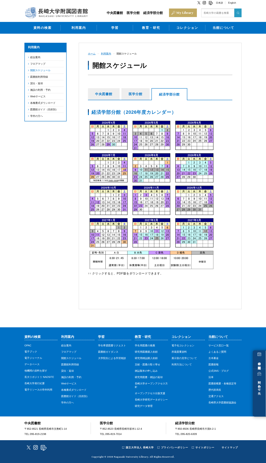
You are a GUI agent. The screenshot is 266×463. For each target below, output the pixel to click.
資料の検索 (42, 28)
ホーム (92, 53)
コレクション (187, 28)
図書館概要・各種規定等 (222, 383)
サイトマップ (230, 447)
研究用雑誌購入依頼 (146, 358)
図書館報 (213, 364)
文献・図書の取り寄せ (147, 364)
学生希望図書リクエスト (112, 345)
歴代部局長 (214, 389)
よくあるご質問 (217, 351)
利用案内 (78, 28)
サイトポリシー (204, 447)
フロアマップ (37, 63)
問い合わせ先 (259, 384)
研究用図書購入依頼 (146, 351)
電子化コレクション (183, 345)
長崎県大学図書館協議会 (222, 402)
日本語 (219, 2)
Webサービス (38, 96)
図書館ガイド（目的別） (44, 109)
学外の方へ (36, 115)
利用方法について (182, 364)
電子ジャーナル (33, 357)
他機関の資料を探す (35, 370)
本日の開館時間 (259, 362)
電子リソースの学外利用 (38, 389)
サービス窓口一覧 (218, 345)
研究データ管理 (144, 405)
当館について (223, 28)
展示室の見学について (184, 358)
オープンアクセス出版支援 (150, 393)
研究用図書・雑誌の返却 (149, 377)
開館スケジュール (40, 70)
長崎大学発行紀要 (34, 383)
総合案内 (35, 57)
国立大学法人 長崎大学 (140, 447)
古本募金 (213, 358)
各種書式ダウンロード (43, 102)
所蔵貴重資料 (179, 351)
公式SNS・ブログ (218, 370)
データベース (32, 364)
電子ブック (30, 351)
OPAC (27, 345)
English (232, 2)
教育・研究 (151, 28)
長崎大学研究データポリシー (151, 399)
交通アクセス (216, 396)
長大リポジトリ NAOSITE (39, 377)
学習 (115, 28)
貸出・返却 (36, 83)
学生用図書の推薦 (145, 345)
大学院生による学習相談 (112, 358)
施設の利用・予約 (40, 89)
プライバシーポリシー (174, 447)
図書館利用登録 (39, 76)
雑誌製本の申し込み (146, 370)
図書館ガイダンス (108, 351)
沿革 (211, 377)
